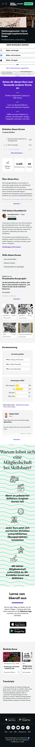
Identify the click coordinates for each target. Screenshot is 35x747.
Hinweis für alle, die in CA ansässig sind (17, 739)
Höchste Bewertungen (9, 405)
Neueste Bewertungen (9, 406)
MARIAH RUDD (14, 414)
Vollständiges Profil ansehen (11, 247)
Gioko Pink (22, 315)
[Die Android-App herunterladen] (24, 719)
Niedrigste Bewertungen (22, 405)
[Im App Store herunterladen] (17, 624)
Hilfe (15, 732)
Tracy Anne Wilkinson (9, 672)
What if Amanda (23, 334)
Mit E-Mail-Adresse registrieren (17, 68)
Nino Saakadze (27, 672)
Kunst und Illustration (10, 259)
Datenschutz (22, 732)
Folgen (23, 214)
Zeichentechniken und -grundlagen (14, 266)
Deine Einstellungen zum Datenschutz (16, 738)
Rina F (4, 334)
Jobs (10, 732)
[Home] (13, 3)
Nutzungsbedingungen (26, 71)
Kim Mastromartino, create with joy (13, 40)
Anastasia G (6, 315)
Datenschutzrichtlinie (7, 73)
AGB (29, 732)
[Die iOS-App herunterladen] (10, 719)
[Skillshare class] (11, 657)
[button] (3, 4)
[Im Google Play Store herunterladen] (17, 631)
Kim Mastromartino (16, 214)
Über (6, 732)
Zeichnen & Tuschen (9, 263)
